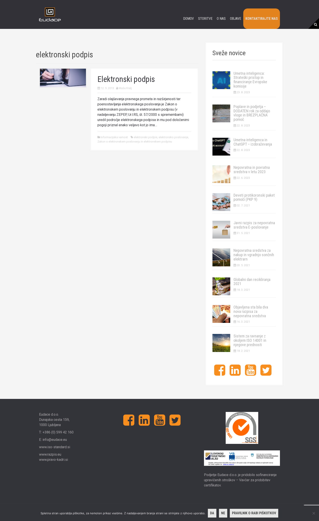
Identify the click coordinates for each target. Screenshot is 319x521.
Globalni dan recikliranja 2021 (251, 281)
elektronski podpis (145, 137)
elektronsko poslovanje (173, 137)
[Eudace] (50, 14)
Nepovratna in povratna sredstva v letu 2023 (251, 169)
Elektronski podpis (126, 79)
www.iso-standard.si (54, 447)
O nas (221, 19)
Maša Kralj (125, 88)
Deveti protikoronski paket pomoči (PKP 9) (254, 197)
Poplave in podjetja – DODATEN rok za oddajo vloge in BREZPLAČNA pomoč (251, 113)
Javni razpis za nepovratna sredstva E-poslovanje (254, 225)
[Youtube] (250, 374)
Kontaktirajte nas (261, 19)
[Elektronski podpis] (63, 78)
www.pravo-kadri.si (53, 460)
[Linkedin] (235, 374)
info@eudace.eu (55, 440)
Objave (235, 19)
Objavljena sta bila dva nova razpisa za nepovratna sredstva (250, 311)
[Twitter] (265, 374)
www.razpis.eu (50, 454)
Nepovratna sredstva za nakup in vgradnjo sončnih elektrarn (253, 254)
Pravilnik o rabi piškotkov (254, 513)
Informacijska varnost (114, 137)
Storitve (205, 19)
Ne (223, 513)
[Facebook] (219, 374)
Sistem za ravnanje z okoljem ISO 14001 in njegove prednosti (249, 340)
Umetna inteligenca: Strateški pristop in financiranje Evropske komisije (250, 79)
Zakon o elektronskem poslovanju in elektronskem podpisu (134, 141)
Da (212, 513)
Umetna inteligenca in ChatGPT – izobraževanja (252, 142)
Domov (188, 19)
